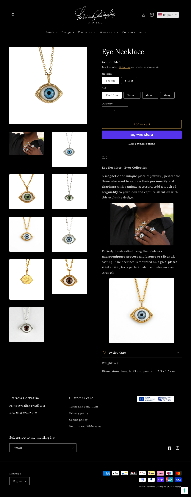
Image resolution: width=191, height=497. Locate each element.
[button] (13, 15)
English (17, 481)
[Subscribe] (72, 447)
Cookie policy (78, 420)
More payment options (142, 143)
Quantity (107, 103)
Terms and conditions (83, 406)
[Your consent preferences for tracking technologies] (184, 490)
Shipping (125, 67)
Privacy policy (79, 413)
